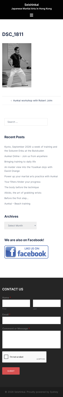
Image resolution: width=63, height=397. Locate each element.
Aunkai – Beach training (17, 203)
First (4, 309)
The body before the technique (21, 187)
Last (35, 309)
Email (6, 314)
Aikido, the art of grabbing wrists (22, 192)
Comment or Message (16, 328)
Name (6, 297)
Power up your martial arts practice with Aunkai (31, 176)
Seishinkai (31, 4)
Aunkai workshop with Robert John (32, 100)
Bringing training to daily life (20, 161)
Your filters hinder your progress (22, 181)
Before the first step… (16, 198)
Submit (11, 371)
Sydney (54, 391)
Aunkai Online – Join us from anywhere (25, 156)
